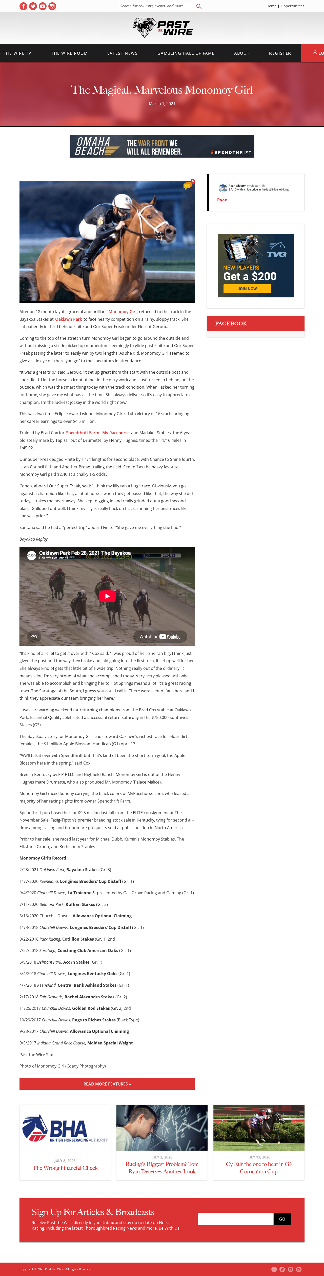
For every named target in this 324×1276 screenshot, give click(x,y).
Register (280, 53)
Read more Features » (107, 1084)
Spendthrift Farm (82, 432)
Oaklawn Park (68, 319)
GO (282, 1219)
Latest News (122, 53)
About (242, 53)
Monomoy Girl (122, 311)
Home (271, 6)
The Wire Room (69, 53)
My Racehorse (116, 432)
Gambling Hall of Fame (186, 53)
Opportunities (293, 6)
